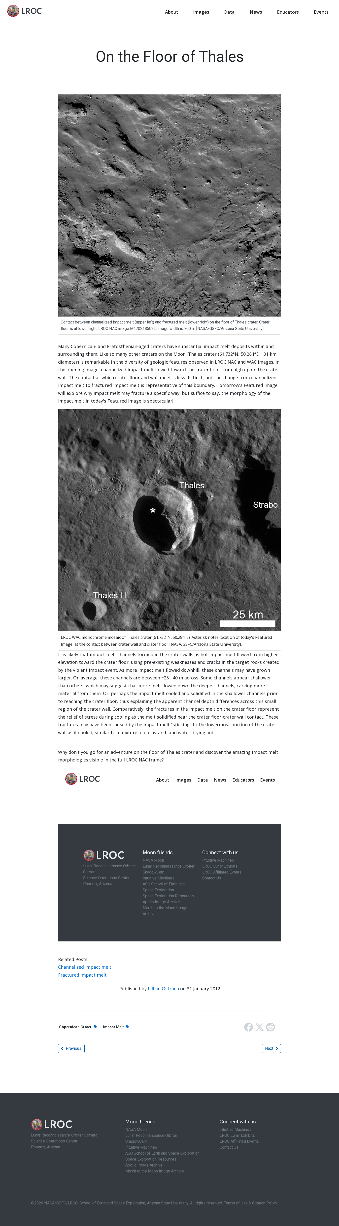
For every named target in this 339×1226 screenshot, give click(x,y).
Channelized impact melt (84, 967)
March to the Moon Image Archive (154, 1171)
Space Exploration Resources (150, 1159)
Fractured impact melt (82, 975)
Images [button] (201, 12)
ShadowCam (136, 1141)
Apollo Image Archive (144, 1165)
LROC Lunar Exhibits (237, 1135)
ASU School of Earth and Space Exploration (162, 1153)
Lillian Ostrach (163, 989)
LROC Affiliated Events (239, 1141)
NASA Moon (136, 1129)
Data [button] (229, 12)
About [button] (171, 12)
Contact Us (229, 1147)
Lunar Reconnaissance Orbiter (151, 1135)
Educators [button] (288, 12)
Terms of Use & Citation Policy (250, 1203)
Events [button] (321, 12)
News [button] (256, 12)
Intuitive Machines (141, 1147)
